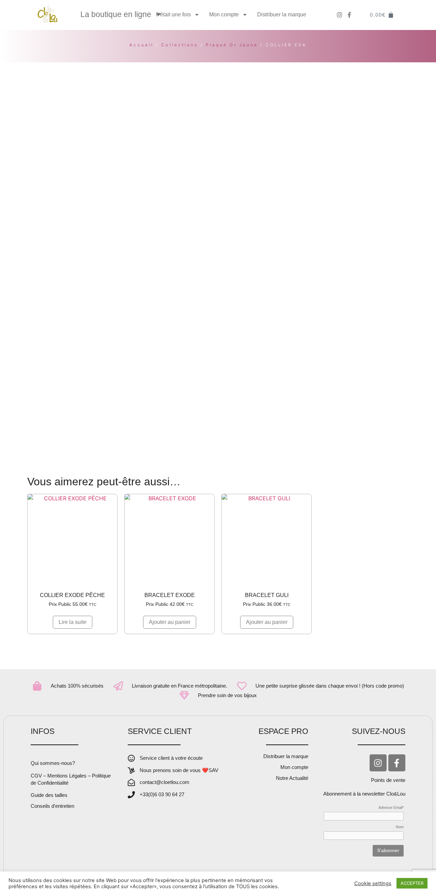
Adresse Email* (391, 808)
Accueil (141, 44)
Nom (400, 827)
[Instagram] (378, 762)
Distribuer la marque (281, 14)
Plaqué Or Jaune (232, 44)
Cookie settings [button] (372, 883)
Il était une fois (173, 14)
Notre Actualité (292, 778)
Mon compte (224, 14)
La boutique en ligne (115, 14)
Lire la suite (73, 622)
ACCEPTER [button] (412, 883)
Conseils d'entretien (52, 806)
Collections (179, 44)
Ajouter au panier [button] (169, 622)
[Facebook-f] (396, 762)
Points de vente (388, 780)
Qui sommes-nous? (53, 763)
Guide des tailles (49, 795)
